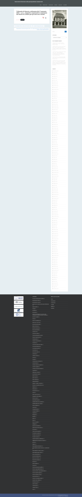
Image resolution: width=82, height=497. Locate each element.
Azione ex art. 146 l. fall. (36, 322)
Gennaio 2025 (55, 83)
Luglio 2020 (55, 179)
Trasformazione (34, 485)
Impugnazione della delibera (36, 396)
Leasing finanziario (35, 409)
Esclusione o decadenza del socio (37, 385)
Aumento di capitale (35, 316)
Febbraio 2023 (55, 124)
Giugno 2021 (55, 159)
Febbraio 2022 (55, 144)
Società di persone (35, 476)
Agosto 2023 (55, 113)
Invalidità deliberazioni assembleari (37, 401)
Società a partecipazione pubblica (37, 467)
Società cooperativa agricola (36, 472)
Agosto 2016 (55, 259)
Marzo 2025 (55, 80)
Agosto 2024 (55, 91)
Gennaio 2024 (55, 104)
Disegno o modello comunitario (37, 383)
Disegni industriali (35, 381)
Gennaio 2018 (55, 231)
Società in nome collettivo (36, 480)
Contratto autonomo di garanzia (37, 364)
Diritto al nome (34, 375)
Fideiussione (34, 388)
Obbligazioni (34, 423)
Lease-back (34, 407)
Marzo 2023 (55, 122)
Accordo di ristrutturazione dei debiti (38, 298)
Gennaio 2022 (55, 146)
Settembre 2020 (55, 176)
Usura (33, 489)
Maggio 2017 (55, 244)
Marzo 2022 (55, 142)
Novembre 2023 (55, 107)
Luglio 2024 (55, 93)
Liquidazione (34, 412)
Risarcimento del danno (36, 459)
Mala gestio (34, 414)
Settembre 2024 (55, 89)
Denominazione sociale (36, 374)
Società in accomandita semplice (37, 478)
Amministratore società (36, 302)
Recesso (33, 442)
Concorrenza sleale (35, 351)
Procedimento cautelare (36, 433)
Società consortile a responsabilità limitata (38, 470)
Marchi (33, 418)
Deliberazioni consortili (35, 372)
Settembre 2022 (55, 133)
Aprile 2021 (55, 163)
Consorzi (33, 357)
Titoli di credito (34, 483)
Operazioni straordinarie (36, 425)
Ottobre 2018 (55, 218)
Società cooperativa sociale (36, 474)
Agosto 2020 (55, 177)
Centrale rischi (34, 331)
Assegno (33, 308)
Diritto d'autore (34, 377)
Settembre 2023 (55, 111)
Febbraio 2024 (55, 102)
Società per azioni (35, 481)
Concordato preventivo (36, 348)
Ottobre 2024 (55, 87)
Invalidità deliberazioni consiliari (37, 403)
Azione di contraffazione (36, 320)
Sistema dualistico (35, 463)
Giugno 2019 (55, 203)
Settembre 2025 (55, 70)
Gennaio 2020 (55, 190)
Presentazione (53, 300)
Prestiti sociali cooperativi (36, 431)
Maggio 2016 (55, 264)
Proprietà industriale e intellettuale (37, 438)
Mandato (33, 416)
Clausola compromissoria (36, 337)
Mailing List (52, 306)
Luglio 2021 (55, 157)
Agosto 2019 (55, 200)
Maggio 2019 (55, 205)
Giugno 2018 (55, 222)
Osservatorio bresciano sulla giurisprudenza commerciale (29, 1)
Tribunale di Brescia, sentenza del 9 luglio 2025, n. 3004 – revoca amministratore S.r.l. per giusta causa (59, 58)
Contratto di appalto (35, 366)
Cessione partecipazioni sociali (37, 335)
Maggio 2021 (55, 161)
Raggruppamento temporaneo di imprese (38, 440)
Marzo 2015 (55, 281)
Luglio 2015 (55, 273)
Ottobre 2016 (55, 257)
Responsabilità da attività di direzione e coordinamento (40, 447)
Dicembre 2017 (55, 233)
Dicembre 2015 (55, 268)
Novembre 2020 (55, 172)
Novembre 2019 (55, 194)
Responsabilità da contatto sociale (37, 450)
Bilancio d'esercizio (35, 326)
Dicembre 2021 (55, 148)
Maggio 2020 (55, 183)
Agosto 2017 (55, 240)
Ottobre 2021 (55, 152)
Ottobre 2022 (55, 131)
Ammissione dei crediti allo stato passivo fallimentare (40, 304)
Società (33, 465)
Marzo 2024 (55, 100)
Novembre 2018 (55, 216)
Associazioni (34, 312)
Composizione (53, 302)
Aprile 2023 (55, 120)
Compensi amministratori (36, 340)
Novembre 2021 (55, 150)
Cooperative (34, 370)
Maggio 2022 (55, 139)
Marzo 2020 (55, 187)
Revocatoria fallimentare (36, 456)
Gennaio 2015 (55, 283)
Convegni (52, 304)
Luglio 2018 (55, 220)
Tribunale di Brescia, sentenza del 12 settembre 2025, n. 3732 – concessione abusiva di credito (58, 43)
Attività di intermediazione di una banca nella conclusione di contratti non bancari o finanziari (39, 314)
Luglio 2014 (55, 286)
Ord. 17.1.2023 (18, 19)
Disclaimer (52, 308)
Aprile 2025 (55, 78)
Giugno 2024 (55, 94)
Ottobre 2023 (55, 109)
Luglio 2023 (55, 115)
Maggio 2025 (55, 76)
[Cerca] (66, 31)
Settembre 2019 (55, 198)
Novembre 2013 (55, 288)
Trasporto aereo (35, 487)
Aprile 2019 (55, 207)
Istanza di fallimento (35, 405)
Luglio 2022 (55, 135)
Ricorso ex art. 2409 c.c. (36, 457)
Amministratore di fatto (36, 300)
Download (22, 19)
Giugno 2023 (55, 117)
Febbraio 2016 (55, 266)
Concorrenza (34, 350)
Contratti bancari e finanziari (36, 361)
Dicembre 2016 (55, 253)
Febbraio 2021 (55, 166)
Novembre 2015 (55, 270)
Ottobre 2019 (55, 196)
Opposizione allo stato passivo (37, 427)
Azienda (33, 318)
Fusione (33, 392)
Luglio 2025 (55, 72)
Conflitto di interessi (35, 355)
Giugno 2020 (55, 181)
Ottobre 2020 (55, 174)
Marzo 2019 (55, 209)
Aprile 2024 (55, 98)
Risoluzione (34, 461)
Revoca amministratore (36, 454)
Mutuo (33, 420)
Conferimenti (34, 353)
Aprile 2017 (55, 246)
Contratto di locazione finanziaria (37, 368)
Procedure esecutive (35, 436)
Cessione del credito (35, 333)
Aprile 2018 (55, 225)
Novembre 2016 (55, 255)
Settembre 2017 (55, 238)
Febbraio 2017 (55, 249)
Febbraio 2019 (55, 211)
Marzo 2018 (55, 227)
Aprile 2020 (55, 185)
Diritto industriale (35, 379)
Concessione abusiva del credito (37, 344)
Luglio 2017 (55, 242)
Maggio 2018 (55, 224)
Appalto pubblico (35, 306)
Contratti (33, 359)
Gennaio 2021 (55, 168)
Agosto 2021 (55, 155)
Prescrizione (34, 429)
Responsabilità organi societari (37, 452)
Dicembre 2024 (55, 85)
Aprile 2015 (55, 279)
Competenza (34, 342)
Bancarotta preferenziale (36, 324)
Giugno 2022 (55, 137)
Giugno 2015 (55, 275)
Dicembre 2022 (55, 128)
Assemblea (34, 310)
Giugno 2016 (55, 262)
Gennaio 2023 (55, 126)
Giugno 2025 (55, 74)
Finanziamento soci (35, 390)
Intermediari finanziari (35, 399)
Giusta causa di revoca (35, 394)
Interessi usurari (34, 398)
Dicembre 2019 (55, 192)
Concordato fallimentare (36, 346)
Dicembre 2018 (55, 214)
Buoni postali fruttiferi (35, 329)
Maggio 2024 (55, 96)
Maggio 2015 (55, 277)
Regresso (33, 444)
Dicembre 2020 (55, 170)
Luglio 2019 (55, 201)
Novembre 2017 (55, 235)
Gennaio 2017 (55, 251)
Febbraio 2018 (55, 229)
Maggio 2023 (55, 118)
